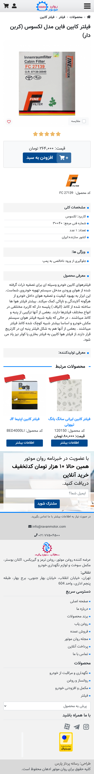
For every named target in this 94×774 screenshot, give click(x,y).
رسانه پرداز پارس (67, 764)
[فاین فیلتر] (72, 181)
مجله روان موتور (76, 639)
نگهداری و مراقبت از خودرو (69, 673)
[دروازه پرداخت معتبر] (66, 742)
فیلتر (62, 17)
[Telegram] (76, 726)
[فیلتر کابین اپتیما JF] (24, 395)
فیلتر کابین (47, 17)
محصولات (76, 17)
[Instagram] (86, 726)
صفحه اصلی (79, 601)
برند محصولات (77, 616)
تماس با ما (80, 654)
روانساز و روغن (77, 681)
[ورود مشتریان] (14, 6)
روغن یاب (81, 624)
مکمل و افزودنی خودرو (71, 688)
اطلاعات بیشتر (69, 442)
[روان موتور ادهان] (47, 6)
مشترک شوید (47, 504)
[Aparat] (67, 726)
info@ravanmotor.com (49, 526)
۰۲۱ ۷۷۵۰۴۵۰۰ (49, 535)
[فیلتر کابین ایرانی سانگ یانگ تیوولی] (69, 395)
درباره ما (82, 609)
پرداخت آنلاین (78, 647)
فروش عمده (79, 631)
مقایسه (75, 121)
